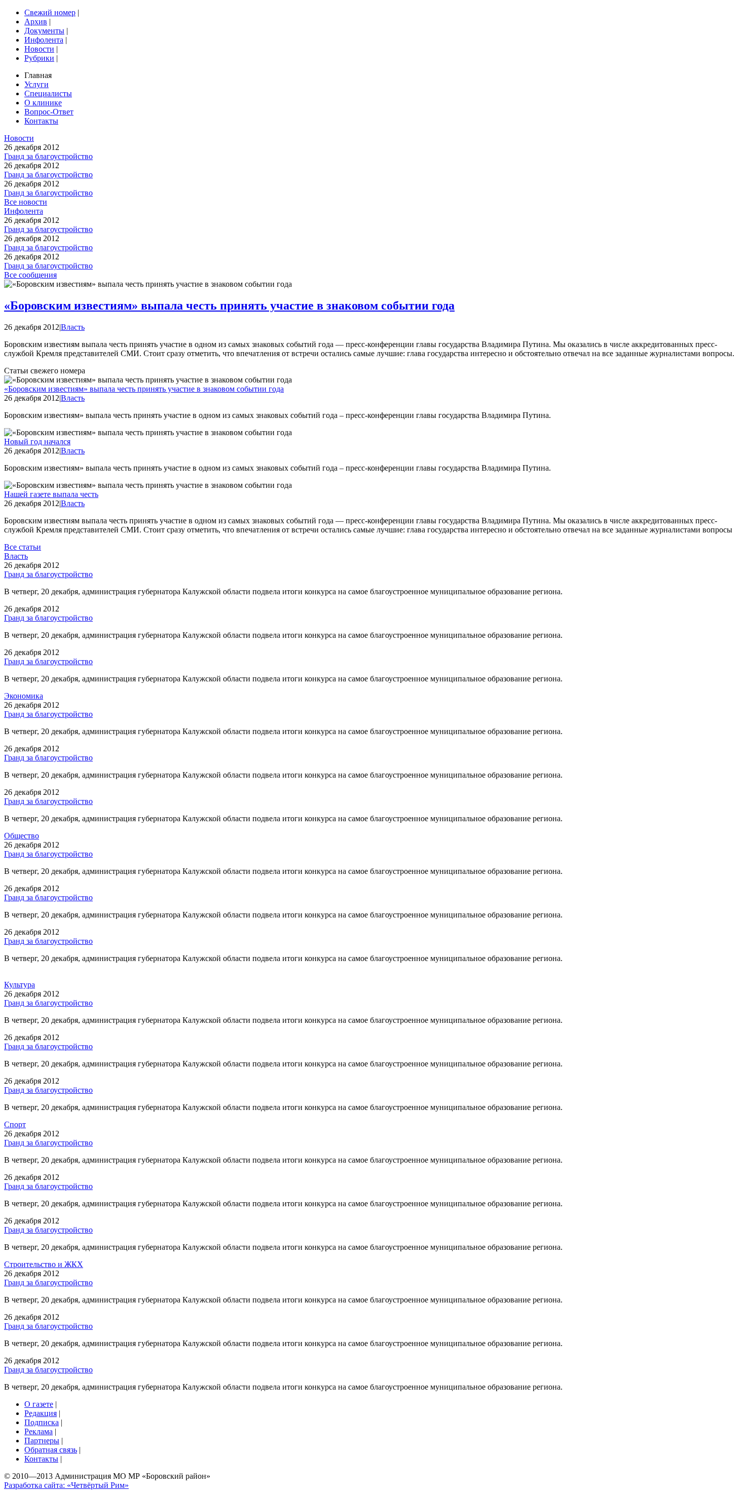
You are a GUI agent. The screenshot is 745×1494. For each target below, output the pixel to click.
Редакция (40, 1413)
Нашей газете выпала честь (51, 494)
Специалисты (48, 93)
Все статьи (22, 547)
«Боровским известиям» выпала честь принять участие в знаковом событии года (229, 305)
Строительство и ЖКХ (43, 1264)
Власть (73, 327)
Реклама (38, 1431)
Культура (19, 984)
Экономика (23, 696)
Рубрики (39, 58)
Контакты (41, 121)
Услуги (36, 84)
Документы (44, 30)
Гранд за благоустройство (48, 156)
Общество (21, 835)
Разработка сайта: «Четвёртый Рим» (66, 1485)
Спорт (15, 1124)
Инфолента (43, 39)
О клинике (43, 102)
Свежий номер (50, 12)
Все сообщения (30, 275)
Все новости (25, 202)
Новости (39, 49)
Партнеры (41, 1440)
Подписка (41, 1422)
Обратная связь (50, 1449)
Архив (35, 21)
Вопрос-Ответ (48, 111)
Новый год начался (37, 441)
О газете (38, 1404)
